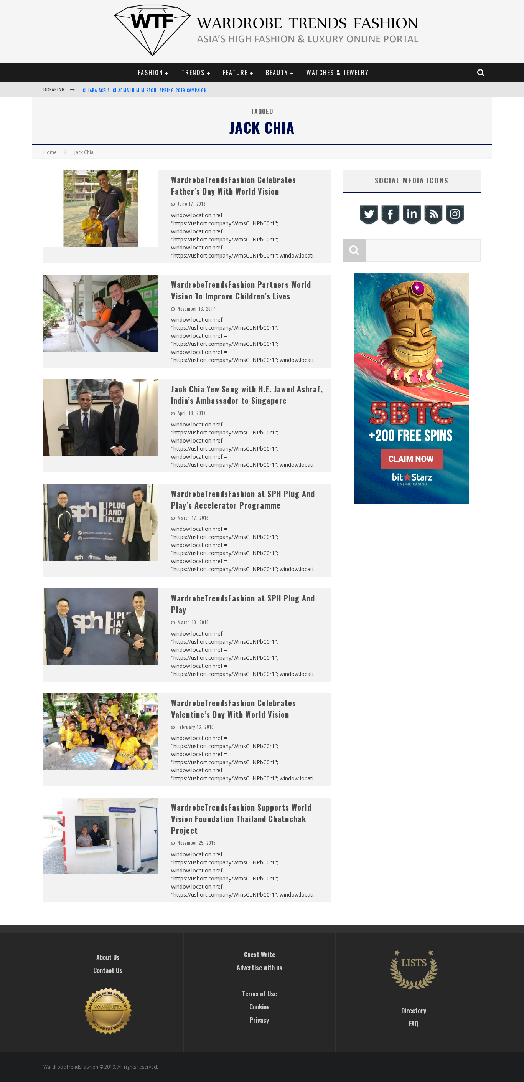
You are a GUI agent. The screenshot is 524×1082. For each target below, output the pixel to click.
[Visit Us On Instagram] (454, 223)
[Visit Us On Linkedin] (411, 223)
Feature (235, 72)
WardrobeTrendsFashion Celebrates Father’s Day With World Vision (233, 185)
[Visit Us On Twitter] (368, 223)
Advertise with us (259, 967)
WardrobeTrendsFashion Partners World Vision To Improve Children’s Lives (241, 290)
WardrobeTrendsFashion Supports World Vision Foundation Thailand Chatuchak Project (241, 818)
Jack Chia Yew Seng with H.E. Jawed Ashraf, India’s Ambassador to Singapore (247, 394)
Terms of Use (259, 993)
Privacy (259, 1019)
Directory (413, 1010)
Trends (193, 72)
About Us (108, 957)
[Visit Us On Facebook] (390, 223)
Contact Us (107, 970)
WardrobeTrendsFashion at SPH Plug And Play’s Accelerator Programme (243, 499)
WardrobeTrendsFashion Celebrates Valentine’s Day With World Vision (233, 708)
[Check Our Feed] (433, 223)
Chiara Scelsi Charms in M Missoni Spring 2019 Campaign (145, 90)
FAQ (413, 1023)
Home (50, 152)
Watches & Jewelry (337, 72)
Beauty (277, 72)
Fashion (150, 72)
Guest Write (259, 954)
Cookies (259, 1006)
